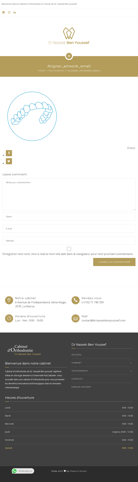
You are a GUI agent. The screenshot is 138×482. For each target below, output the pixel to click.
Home (41, 70)
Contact (77, 379)
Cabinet (77, 362)
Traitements (56, 70)
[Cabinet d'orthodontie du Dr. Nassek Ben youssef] (69, 36)
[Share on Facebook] (9, 153)
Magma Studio (78, 471)
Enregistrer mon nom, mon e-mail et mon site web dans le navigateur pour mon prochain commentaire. (68, 254)
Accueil (77, 354)
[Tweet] (9, 161)
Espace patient (81, 387)
